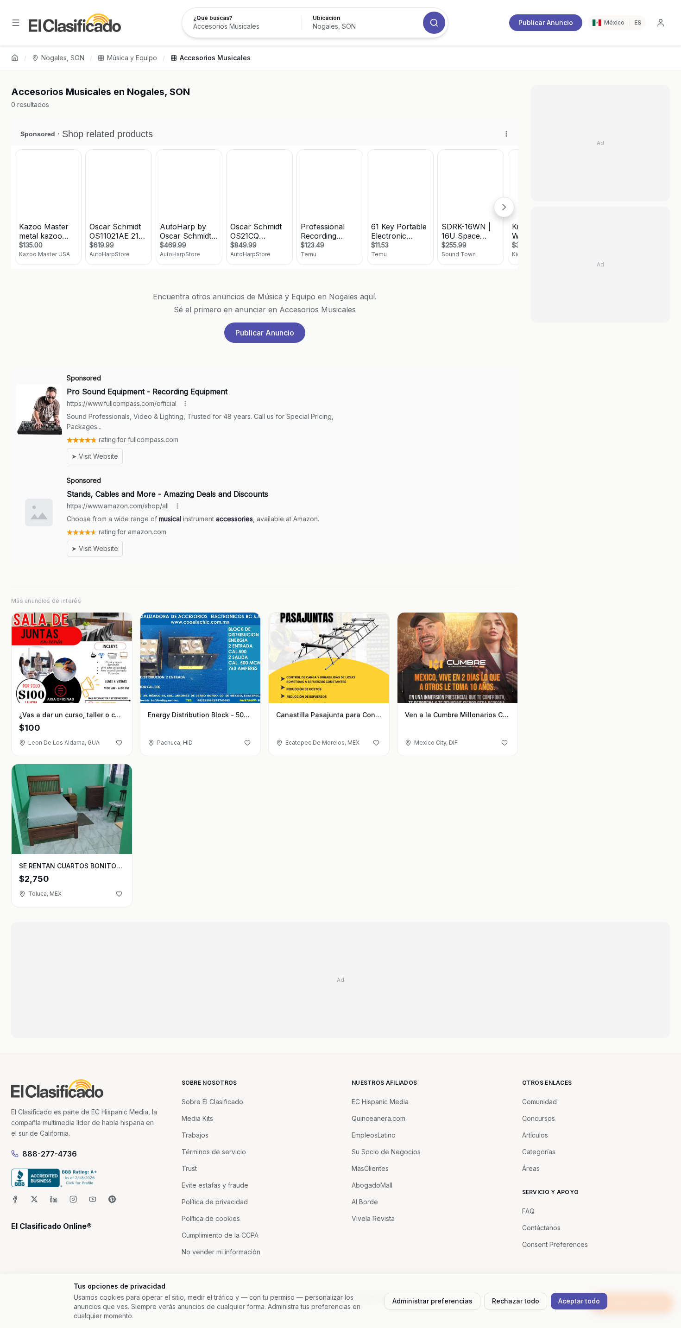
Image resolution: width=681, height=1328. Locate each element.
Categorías (538, 1152)
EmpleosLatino (374, 1135)
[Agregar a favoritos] (119, 742)
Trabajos (195, 1135)
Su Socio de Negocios (386, 1152)
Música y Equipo (132, 58)
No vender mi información (221, 1252)
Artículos (535, 1135)
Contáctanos (541, 1228)
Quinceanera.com (378, 1118)
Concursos (538, 1118)
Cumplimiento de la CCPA (220, 1235)
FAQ (528, 1211)
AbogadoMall (372, 1185)
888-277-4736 (49, 1153)
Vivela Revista (373, 1218)
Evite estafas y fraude (215, 1185)
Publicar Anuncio (545, 22)
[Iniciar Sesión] (660, 22)
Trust (189, 1168)
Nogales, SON (62, 58)
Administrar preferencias (432, 1301)
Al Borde (365, 1202)
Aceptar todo (579, 1301)
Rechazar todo (515, 1301)
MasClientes (370, 1168)
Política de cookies (211, 1218)
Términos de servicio (214, 1152)
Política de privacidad (215, 1202)
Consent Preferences (555, 1244)
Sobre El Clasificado (212, 1102)
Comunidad (539, 1102)
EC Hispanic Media (380, 1102)
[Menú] (15, 22)
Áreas (531, 1168)
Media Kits (197, 1118)
